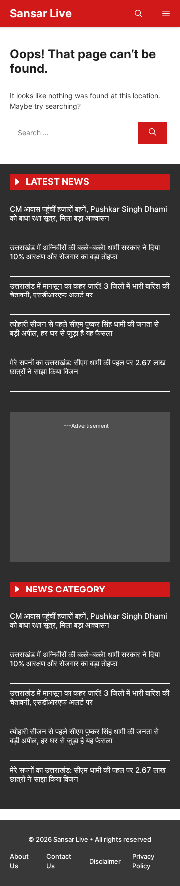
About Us (19, 861)
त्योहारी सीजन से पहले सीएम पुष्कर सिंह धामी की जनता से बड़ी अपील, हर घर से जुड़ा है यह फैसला (84, 328)
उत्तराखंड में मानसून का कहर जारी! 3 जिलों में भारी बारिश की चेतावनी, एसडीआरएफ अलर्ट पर (90, 290)
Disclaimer (106, 861)
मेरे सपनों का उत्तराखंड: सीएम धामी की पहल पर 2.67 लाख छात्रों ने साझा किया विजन (88, 367)
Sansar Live (41, 13)
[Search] (152, 133)
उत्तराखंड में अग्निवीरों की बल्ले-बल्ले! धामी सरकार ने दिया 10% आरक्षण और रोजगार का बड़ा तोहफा (85, 252)
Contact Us (59, 861)
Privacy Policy (143, 861)
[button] (138, 13)
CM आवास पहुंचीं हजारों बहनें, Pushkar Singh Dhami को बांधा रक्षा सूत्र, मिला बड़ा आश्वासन (89, 213)
